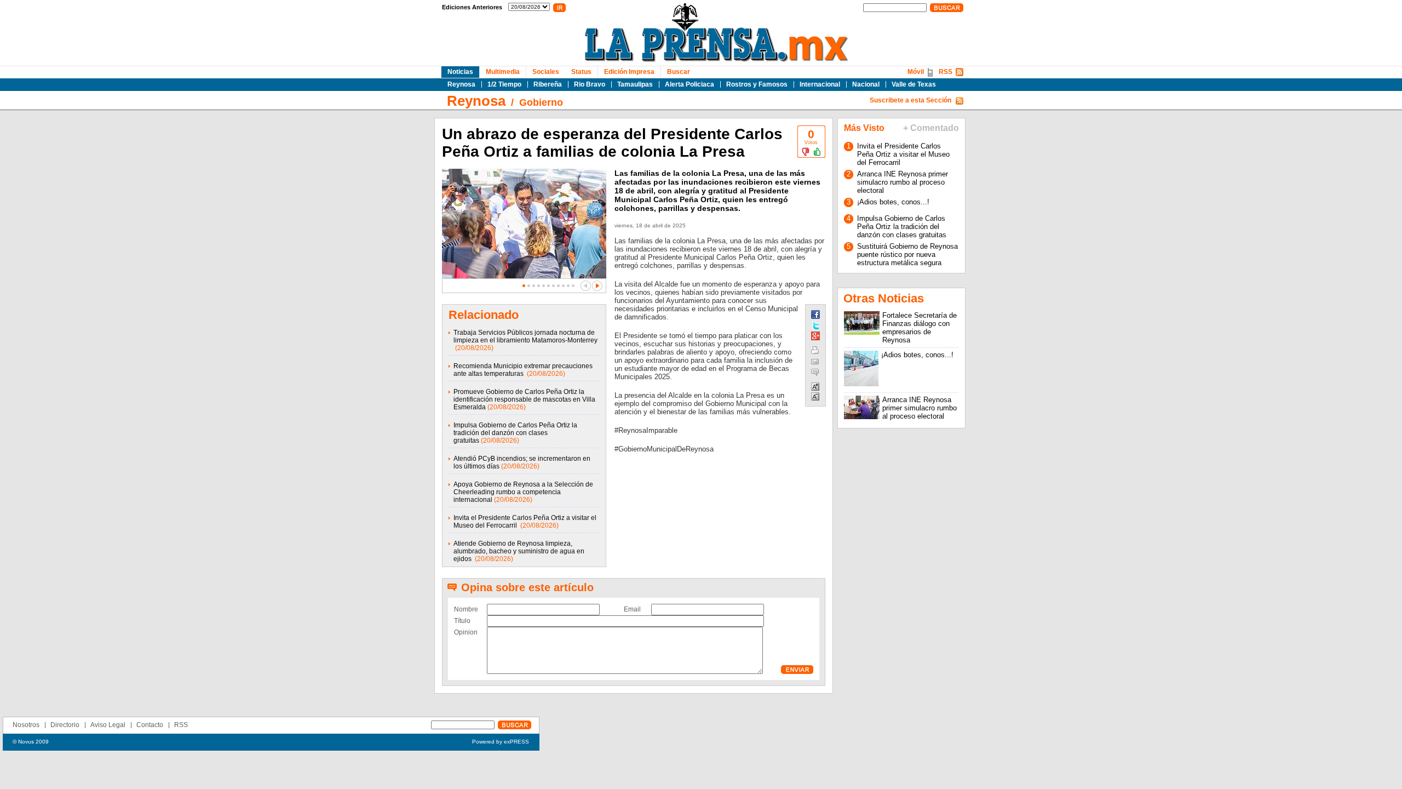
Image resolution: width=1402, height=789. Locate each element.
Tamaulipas (635, 84)
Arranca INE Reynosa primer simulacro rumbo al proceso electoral (902, 182)
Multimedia (503, 72)
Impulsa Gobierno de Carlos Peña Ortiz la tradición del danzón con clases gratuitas (515, 432)
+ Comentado (931, 128)
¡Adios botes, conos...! (893, 202)
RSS (945, 72)
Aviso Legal (107, 725)
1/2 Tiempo (504, 84)
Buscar (678, 72)
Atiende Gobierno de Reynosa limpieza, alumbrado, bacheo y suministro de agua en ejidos (518, 551)
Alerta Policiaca (689, 84)
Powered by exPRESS (500, 742)
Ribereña (547, 84)
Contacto (149, 725)
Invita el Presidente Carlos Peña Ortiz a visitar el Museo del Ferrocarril (903, 154)
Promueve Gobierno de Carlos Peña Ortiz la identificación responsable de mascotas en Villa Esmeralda (524, 399)
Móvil (915, 72)
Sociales (545, 72)
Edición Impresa (629, 72)
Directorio (64, 725)
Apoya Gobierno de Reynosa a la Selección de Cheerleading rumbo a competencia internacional (523, 492)
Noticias (460, 72)
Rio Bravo (589, 84)
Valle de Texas (914, 84)
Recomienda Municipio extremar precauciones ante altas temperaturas (523, 370)
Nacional (866, 84)
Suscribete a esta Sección (910, 100)
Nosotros (26, 725)
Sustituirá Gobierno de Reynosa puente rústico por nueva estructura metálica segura (907, 254)
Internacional (820, 84)
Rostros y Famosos (757, 84)
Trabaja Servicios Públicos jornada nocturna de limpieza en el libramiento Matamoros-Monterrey (525, 336)
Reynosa (461, 84)
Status (581, 72)
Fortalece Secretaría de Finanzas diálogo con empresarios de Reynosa (919, 327)
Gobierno (541, 102)
